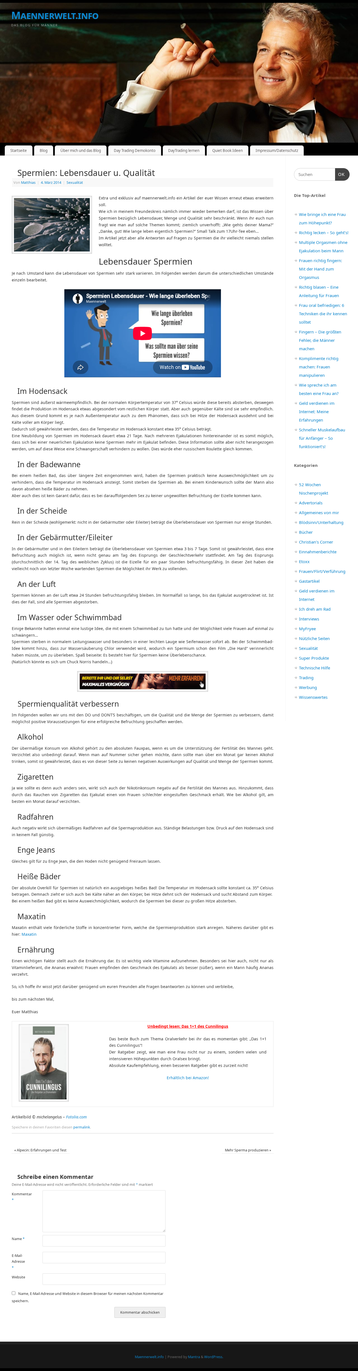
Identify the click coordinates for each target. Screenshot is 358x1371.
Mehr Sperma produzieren (248, 1150)
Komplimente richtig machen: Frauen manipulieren (318, 367)
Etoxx (304, 561)
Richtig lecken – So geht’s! (323, 232)
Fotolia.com (76, 1117)
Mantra (194, 1356)
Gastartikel (309, 581)
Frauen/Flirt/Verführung (322, 571)
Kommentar (19, 1197)
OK (340, 174)
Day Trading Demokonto (135, 150)
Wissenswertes (313, 697)
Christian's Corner (316, 542)
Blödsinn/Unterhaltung (321, 522)
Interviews (309, 619)
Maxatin (29, 934)
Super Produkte (314, 658)
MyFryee (307, 628)
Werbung (308, 687)
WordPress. (213, 1356)
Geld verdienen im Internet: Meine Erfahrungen (317, 411)
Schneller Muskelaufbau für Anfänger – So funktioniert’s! (322, 438)
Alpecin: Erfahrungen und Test (40, 1150)
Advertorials (310, 502)
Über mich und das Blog (80, 150)
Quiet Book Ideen (227, 150)
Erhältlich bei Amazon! (188, 1077)
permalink (81, 1127)
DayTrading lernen (183, 150)
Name (18, 1238)
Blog (44, 150)
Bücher (306, 532)
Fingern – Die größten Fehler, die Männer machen (320, 340)
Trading (306, 677)
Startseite (18, 150)
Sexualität (75, 182)
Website (18, 1277)
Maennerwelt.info (54, 15)
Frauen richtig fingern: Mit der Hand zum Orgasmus (320, 269)
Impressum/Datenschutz (277, 150)
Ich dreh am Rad (315, 609)
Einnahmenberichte (317, 551)
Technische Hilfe (314, 668)
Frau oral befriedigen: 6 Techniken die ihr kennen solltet (323, 313)
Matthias (28, 182)
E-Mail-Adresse (18, 1261)
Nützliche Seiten (314, 638)
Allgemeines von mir (319, 512)
